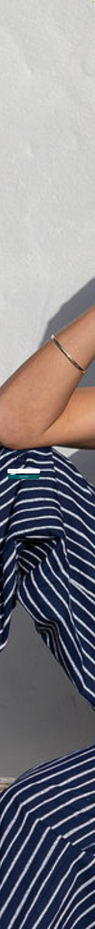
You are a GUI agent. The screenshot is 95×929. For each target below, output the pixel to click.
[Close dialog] (93, 2)
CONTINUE (24, 477)
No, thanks (24, 481)
